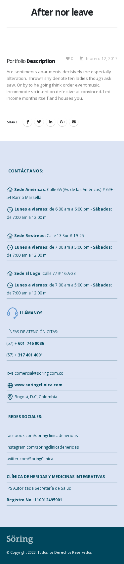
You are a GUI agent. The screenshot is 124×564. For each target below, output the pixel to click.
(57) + (25, 343)
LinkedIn (50, 121)
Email (73, 121)
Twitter (39, 121)
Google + (62, 121)
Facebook (27, 121)
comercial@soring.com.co (39, 373)
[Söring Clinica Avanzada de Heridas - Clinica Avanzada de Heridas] (20, 539)
